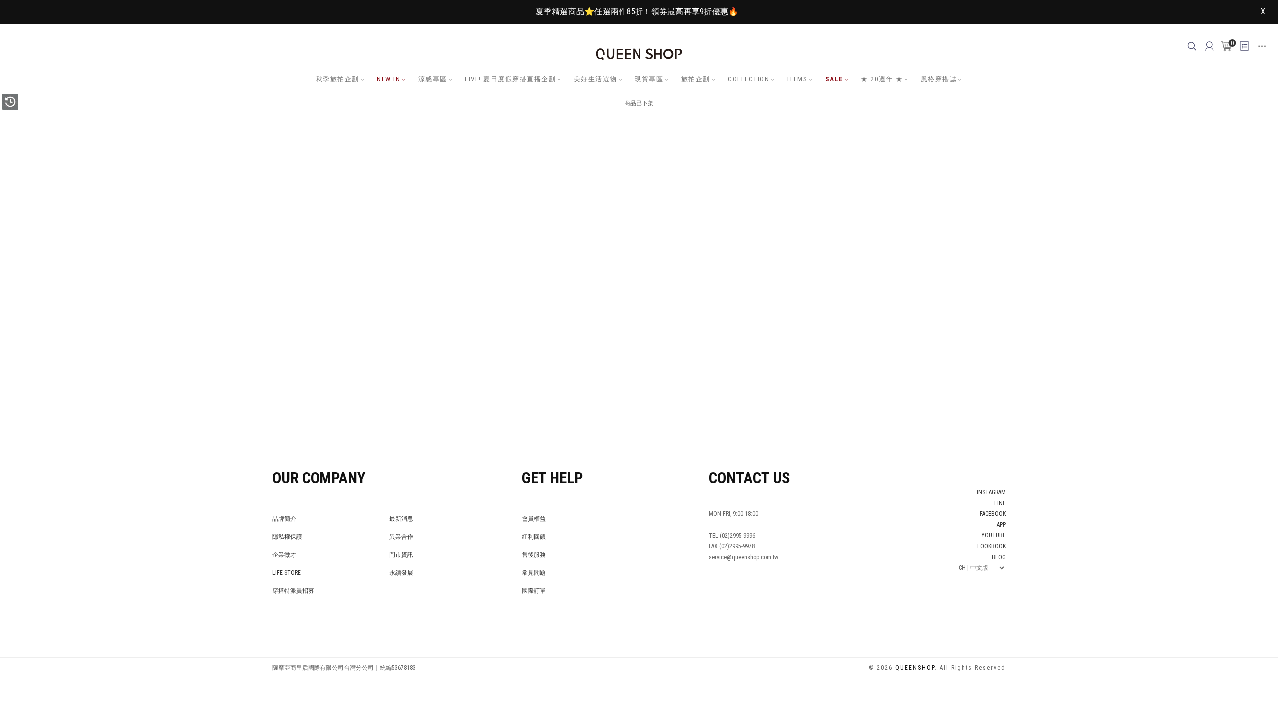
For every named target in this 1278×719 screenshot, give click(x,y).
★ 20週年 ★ (882, 79)
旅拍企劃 (695, 79)
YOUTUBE (993, 535)
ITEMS (797, 79)
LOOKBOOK (991, 546)
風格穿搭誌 (939, 79)
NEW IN (388, 79)
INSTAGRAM (991, 492)
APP (1001, 524)
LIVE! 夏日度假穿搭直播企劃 (510, 79)
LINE (1000, 503)
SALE (834, 79)
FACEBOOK (993, 513)
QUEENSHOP (915, 667)
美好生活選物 (595, 79)
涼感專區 (432, 79)
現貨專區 (649, 79)
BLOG (999, 557)
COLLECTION (748, 79)
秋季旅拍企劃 (337, 79)
